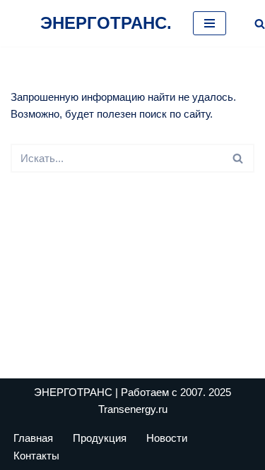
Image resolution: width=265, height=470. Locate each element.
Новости (166, 438)
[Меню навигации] (209, 23)
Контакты (36, 456)
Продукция (99, 438)
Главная (33, 438)
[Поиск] (259, 23)
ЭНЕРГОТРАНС (73, 392)
